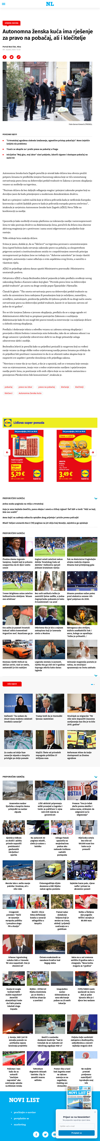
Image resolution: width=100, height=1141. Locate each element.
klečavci (8, 393)
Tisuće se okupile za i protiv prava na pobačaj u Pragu (32, 149)
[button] (93, 452)
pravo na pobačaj (46, 387)
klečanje (65, 387)
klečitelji (79, 387)
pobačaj (8, 387)
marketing (20, 1124)
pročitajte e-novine (25, 1112)
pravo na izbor (25, 387)
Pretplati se (76, 1133)
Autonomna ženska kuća (30, 393)
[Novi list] (50, 4)
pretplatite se (21, 1118)
